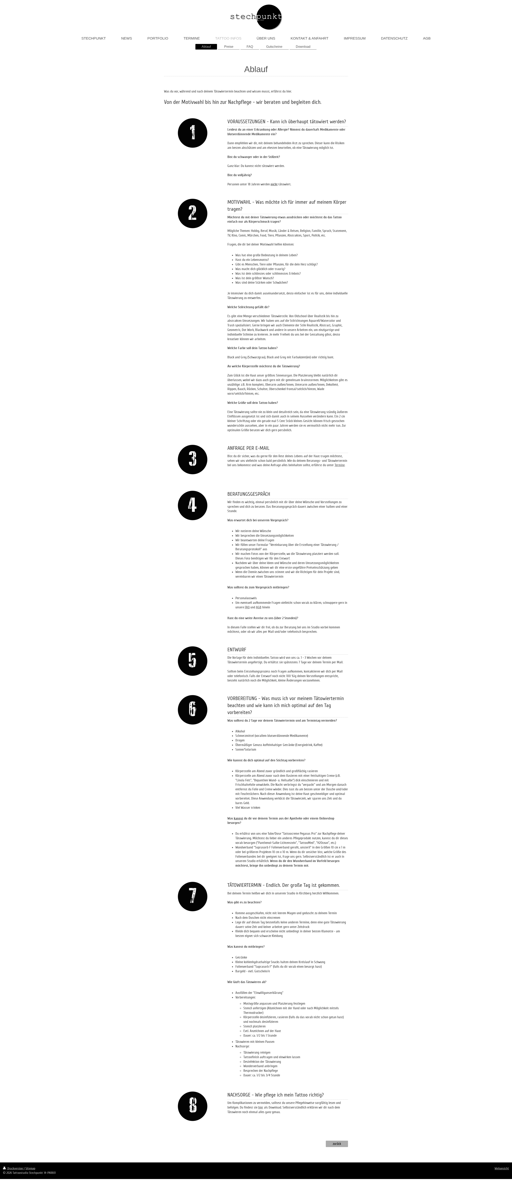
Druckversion (15, 1168)
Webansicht (502, 1168)
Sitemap (30, 1168)
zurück (337, 1144)
